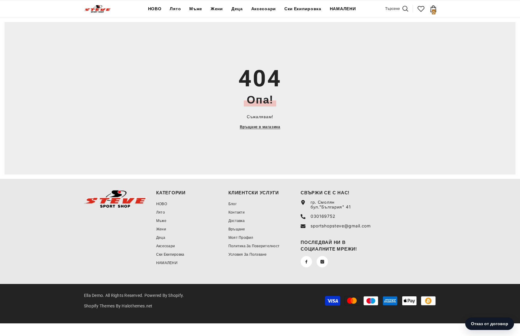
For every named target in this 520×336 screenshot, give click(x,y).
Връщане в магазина (260, 127)
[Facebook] (306, 261)
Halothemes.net (137, 306)
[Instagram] (322, 261)
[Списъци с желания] (421, 8)
